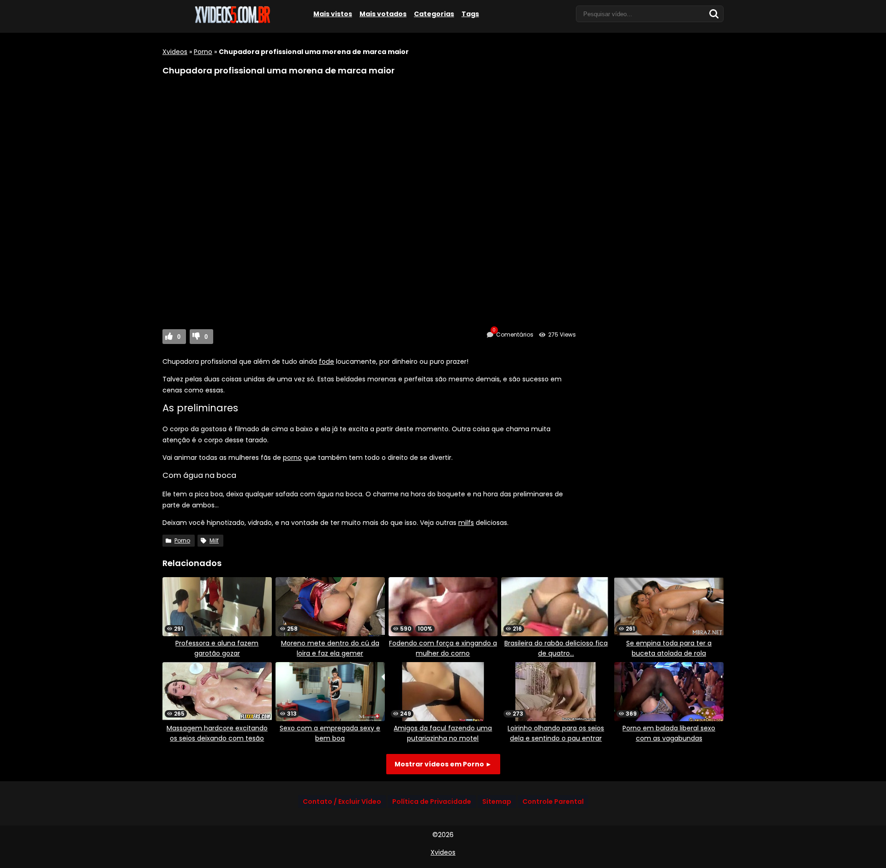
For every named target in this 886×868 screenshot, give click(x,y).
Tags (470, 13)
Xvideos (174, 51)
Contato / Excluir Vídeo (342, 801)
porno (292, 457)
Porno (203, 51)
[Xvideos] (231, 21)
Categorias (434, 13)
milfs (466, 522)
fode (326, 361)
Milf (214, 540)
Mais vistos (332, 13)
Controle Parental (553, 801)
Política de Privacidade (431, 801)
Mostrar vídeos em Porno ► (443, 764)
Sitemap (496, 801)
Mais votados (383, 13)
